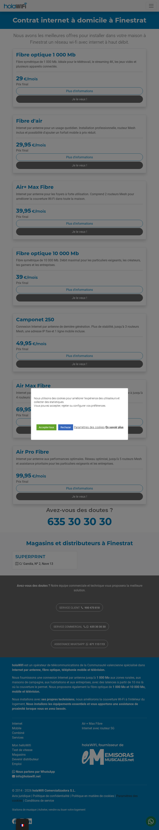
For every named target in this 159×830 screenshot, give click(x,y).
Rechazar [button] (65, 427)
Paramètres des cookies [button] (89, 427)
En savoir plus (114, 427)
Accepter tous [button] (46, 427)
